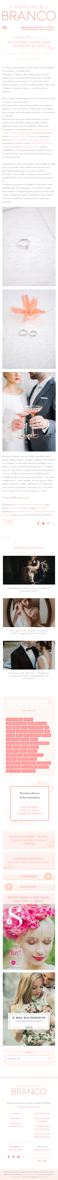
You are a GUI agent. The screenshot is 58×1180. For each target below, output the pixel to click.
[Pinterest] (13, 1156)
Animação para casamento (16, 723)
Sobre (16, 1114)
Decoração (10, 731)
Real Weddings (12, 751)
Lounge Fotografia (13, 743)
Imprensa (16, 1118)
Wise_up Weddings (29, 767)
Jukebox (34, 739)
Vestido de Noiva (44, 763)
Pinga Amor (33, 747)
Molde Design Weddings (39, 743)
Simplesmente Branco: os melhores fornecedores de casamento (29, 12)
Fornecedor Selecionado (32, 735)
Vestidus (10, 767)
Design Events (22, 731)
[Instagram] (23, 1156)
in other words (12, 739)
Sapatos (23, 751)
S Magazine (11, 759)
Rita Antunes (15, 1177)
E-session (10, 735)
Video (18, 767)
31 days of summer (14, 719)
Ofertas (23, 747)
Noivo (16, 747)
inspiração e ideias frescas (22, 136)
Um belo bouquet (13, 763)
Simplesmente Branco (14, 755)
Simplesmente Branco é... (33, 755)
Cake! (24, 727)
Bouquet (16, 727)
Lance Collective (29, 1174)
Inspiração (24, 739)
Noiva (9, 747)
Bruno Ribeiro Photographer (29, 505)
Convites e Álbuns (35, 727)
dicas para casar (29, 147)
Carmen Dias (43, 1177)
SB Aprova (32, 751)
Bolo (8, 727)
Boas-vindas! (40, 723)
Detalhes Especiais (36, 731)
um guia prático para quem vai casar (29, 140)
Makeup (25, 743)
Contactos (42, 1114)
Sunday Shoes (23, 759)
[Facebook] (8, 1156)
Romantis (36, 59)
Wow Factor (43, 767)
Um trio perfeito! (29, 763)
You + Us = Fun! (13, 771)
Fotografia (46, 735)
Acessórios (28, 719)
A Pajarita (11, 53)
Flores (19, 735)
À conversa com (28, 771)
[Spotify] (18, 1156)
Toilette (33, 759)
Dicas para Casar (29, 53)
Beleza (30, 723)
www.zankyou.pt (29, 1107)
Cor (46, 727)
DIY (47, 731)
